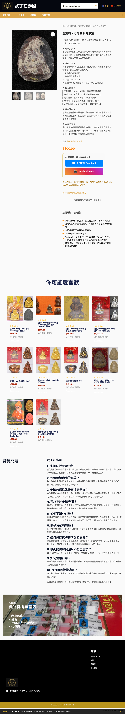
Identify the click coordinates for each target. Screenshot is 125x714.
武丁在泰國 (25, 6)
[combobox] (79, 6)
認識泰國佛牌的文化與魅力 (74, 192)
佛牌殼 (93, 664)
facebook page (84, 171)
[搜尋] (96, 6)
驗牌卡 (93, 660)
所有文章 (94, 668)
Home (65, 26)
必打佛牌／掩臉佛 (76, 26)
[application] (11, 15)
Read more (14, 341)
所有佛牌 (94, 656)
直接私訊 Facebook (84, 163)
